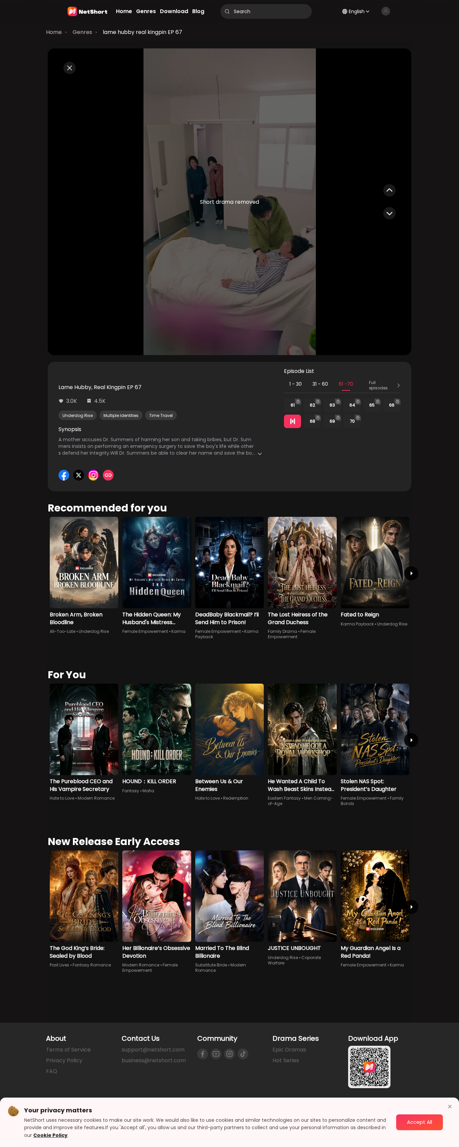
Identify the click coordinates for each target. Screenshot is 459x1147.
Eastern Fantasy (284, 798)
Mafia (148, 791)
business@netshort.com (154, 1060)
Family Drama (282, 631)
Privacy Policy (64, 1060)
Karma (178, 631)
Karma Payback (357, 624)
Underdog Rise (77, 415)
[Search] (227, 11)
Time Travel (161, 415)
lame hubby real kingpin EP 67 (142, 32)
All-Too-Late (62, 631)
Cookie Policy (50, 1135)
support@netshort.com (153, 1050)
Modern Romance (96, 798)
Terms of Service (68, 1050)
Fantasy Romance (92, 965)
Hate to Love (62, 798)
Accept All (419, 1121)
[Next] (411, 573)
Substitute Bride (211, 965)
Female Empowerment (145, 631)
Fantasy (130, 791)
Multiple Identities (120, 415)
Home (54, 32)
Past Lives (59, 965)
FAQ (51, 1071)
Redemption (235, 798)
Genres (82, 32)
